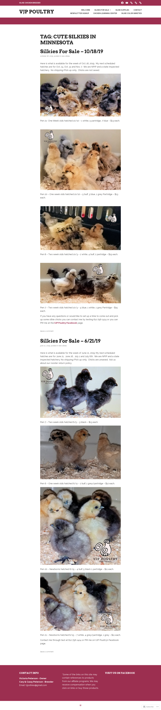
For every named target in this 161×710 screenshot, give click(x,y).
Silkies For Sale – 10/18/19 (71, 51)
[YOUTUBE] (126, 3)
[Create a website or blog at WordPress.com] (80, 705)
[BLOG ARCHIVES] (131, 3)
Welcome (85, 10)
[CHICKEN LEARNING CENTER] (135, 3)
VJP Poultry (36, 12)
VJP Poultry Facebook (65, 323)
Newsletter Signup (79, 13)
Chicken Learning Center (105, 13)
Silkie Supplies (122, 10)
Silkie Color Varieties (131, 13)
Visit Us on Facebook (120, 673)
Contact (138, 10)
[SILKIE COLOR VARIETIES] (140, 3)
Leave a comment (46, 331)
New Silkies (66, 56)
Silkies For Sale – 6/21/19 (70, 341)
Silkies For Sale (101, 10)
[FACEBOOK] (122, 3)
